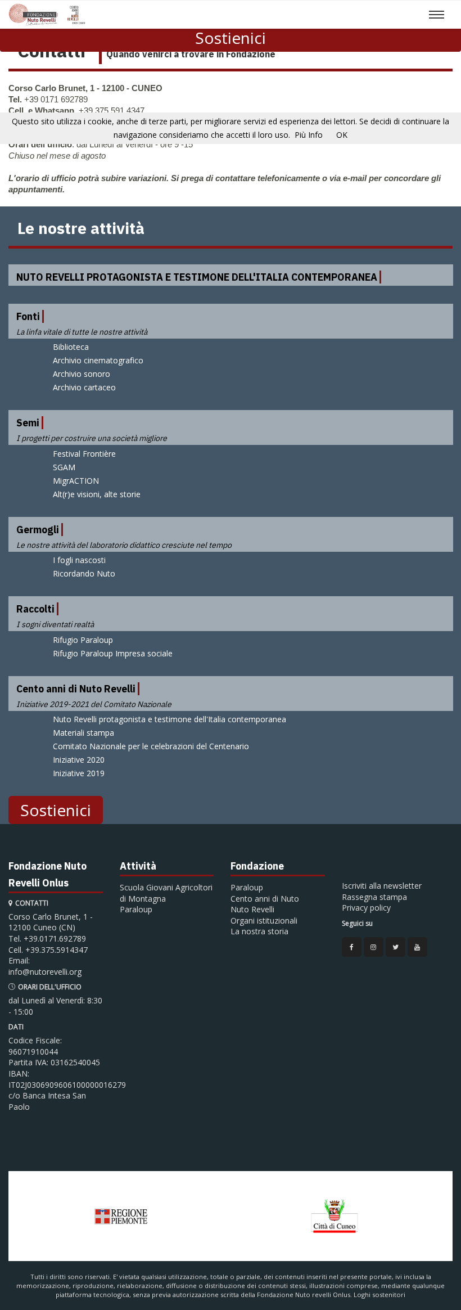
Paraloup (136, 909)
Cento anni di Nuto (265, 898)
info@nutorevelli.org (45, 971)
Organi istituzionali (264, 920)
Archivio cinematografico (98, 360)
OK (341, 134)
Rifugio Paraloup (83, 639)
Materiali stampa (83, 732)
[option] (121, 1216)
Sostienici (230, 37)
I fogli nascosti (79, 560)
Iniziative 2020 (79, 759)
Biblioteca (71, 346)
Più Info (309, 134)
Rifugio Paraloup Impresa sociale (113, 653)
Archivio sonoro (81, 373)
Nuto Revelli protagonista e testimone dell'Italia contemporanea (169, 719)
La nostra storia (259, 931)
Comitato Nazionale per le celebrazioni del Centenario (151, 746)
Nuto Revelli (252, 909)
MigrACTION (76, 480)
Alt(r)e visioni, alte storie (97, 494)
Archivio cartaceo (84, 387)
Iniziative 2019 (79, 773)
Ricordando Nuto (84, 573)
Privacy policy (366, 907)
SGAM (64, 467)
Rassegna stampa (374, 897)
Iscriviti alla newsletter (382, 885)
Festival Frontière (84, 453)
